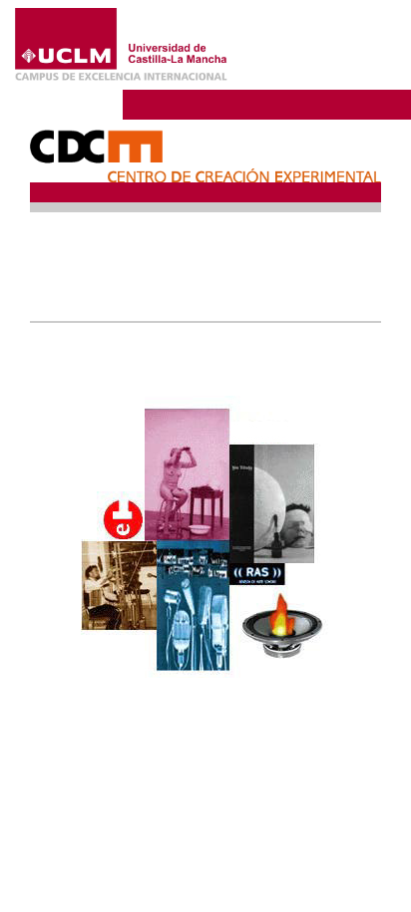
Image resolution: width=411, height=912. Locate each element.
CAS (76, 300)
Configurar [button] (246, 864)
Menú (344, 74)
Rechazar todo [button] (247, 830)
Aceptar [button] (246, 797)
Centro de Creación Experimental (258, 103)
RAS (76, 255)
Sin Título (92, 233)
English (358, 43)
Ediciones (90, 278)
